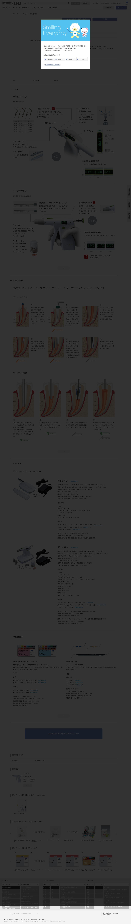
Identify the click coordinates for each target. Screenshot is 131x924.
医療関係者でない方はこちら (52, 65)
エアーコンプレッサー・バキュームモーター (29, 908)
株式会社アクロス (65, 907)
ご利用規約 (115, 914)
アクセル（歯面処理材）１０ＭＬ (113, 907)
